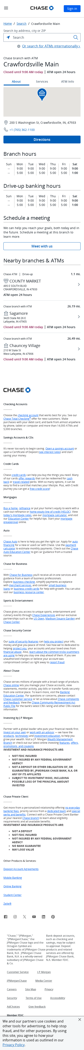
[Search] (76, 37)
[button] (79, 1019)
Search (21, 23)
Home (7, 23)
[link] (5, 917)
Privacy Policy (14, 1044)
